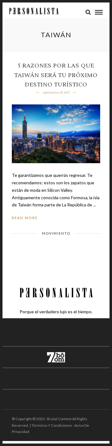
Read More (25, 218)
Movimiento (56, 233)
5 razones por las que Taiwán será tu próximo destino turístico (56, 75)
